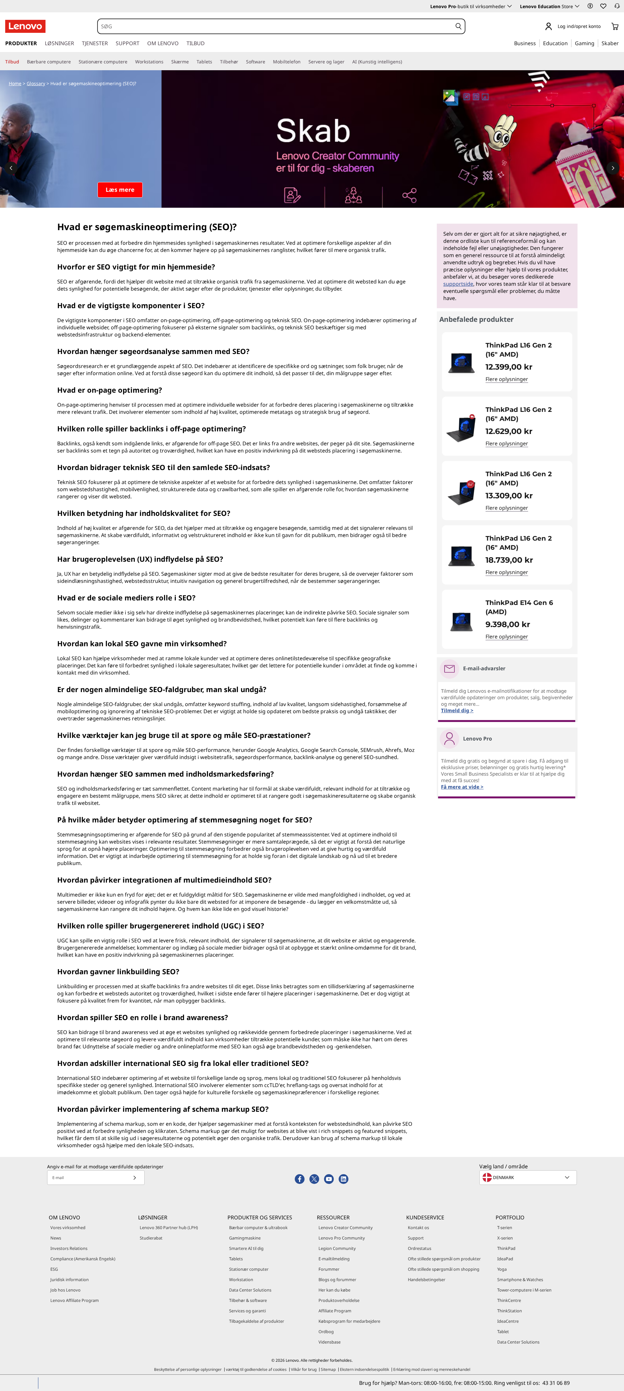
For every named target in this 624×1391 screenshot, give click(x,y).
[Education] (570, 43)
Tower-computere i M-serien (524, 1290)
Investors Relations (68, 1248)
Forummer (328, 1269)
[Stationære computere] (130, 62)
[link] (617, 7)
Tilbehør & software (248, 1300)
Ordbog (326, 1331)
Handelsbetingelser (426, 1279)
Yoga (502, 1269)
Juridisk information (69, 1279)
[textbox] (529, 1177)
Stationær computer (248, 1269)
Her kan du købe (334, 1290)
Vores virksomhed (67, 1227)
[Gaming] (596, 43)
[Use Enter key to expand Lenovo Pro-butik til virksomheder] (509, 6)
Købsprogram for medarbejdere (349, 1321)
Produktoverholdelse (338, 1300)
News (55, 1238)
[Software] (268, 62)
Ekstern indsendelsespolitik (364, 1369)
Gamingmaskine (245, 1238)
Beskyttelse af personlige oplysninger (188, 1369)
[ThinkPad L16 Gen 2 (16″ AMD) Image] (461, 364)
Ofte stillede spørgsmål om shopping (443, 1269)
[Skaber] (621, 43)
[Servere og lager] (347, 62)
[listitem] (507, 361)
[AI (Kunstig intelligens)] (405, 62)
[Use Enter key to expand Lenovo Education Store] (577, 6)
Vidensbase (329, 1342)
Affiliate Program (334, 1311)
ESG (54, 1269)
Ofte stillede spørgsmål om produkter (444, 1259)
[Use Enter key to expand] (604, 27)
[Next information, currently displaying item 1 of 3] (612, 168)
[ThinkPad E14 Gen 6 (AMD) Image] (461, 622)
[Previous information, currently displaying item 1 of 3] (11, 168)
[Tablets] (215, 62)
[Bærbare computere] (73, 62)
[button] (590, 5)
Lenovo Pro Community (341, 1238)
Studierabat (151, 1238)
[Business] (538, 43)
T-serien (504, 1227)
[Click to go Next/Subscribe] (134, 1178)
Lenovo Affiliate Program (74, 1300)
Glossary (36, 83)
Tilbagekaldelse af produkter (256, 1321)
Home (15, 83)
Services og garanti (247, 1311)
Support (416, 1238)
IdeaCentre (508, 1321)
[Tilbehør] (241, 62)
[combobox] (275, 26)
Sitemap (328, 1369)
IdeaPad (505, 1259)
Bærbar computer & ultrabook (258, 1227)
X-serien (505, 1238)
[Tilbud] (22, 62)
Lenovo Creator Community (345, 1227)
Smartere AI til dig (246, 1248)
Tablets (236, 1259)
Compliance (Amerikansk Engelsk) (82, 1259)
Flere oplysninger (507, 379)
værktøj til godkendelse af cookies (256, 1369)
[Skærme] (191, 62)
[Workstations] (166, 62)
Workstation (241, 1279)
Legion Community (337, 1248)
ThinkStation (509, 1311)
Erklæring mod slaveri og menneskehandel (431, 1369)
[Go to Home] (25, 26)
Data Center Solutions (250, 1290)
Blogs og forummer (337, 1279)
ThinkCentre (509, 1300)
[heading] (525, 350)
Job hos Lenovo (65, 1290)
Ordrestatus (419, 1248)
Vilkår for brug (304, 1369)
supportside (458, 283)
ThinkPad (506, 1248)
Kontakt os (418, 1227)
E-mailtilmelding (334, 1259)
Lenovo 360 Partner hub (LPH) (169, 1227)
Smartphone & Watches (520, 1279)
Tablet (503, 1331)
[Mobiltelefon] (303, 62)
